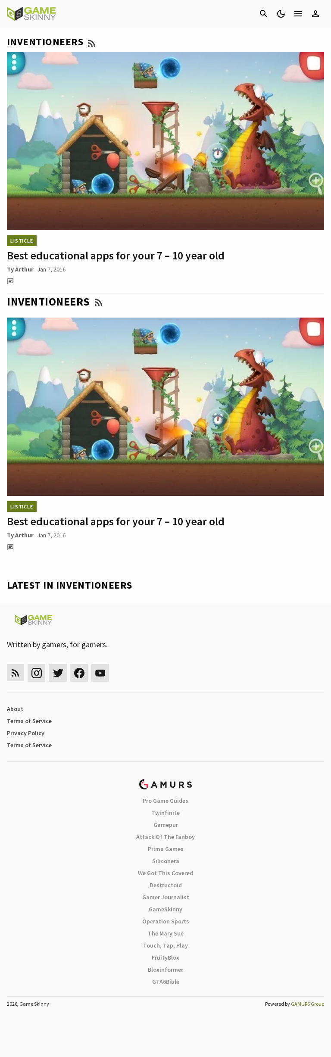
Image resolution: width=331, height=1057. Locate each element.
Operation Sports (165, 921)
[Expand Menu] (298, 13)
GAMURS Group (307, 1004)
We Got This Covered (165, 873)
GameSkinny (165, 909)
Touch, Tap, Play (165, 945)
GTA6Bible (165, 981)
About (15, 709)
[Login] (315, 13)
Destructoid (166, 885)
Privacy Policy (25, 733)
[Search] (263, 13)
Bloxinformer (165, 969)
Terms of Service (29, 721)
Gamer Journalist (165, 897)
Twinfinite (165, 813)
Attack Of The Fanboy (165, 837)
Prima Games (166, 849)
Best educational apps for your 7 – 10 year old (116, 255)
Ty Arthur (20, 269)
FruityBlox (165, 957)
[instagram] (36, 673)
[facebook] (79, 673)
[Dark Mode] (281, 13)
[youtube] (100, 673)
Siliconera (165, 861)
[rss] (15, 673)
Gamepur (165, 825)
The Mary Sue (166, 933)
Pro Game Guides (165, 800)
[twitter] (58, 673)
